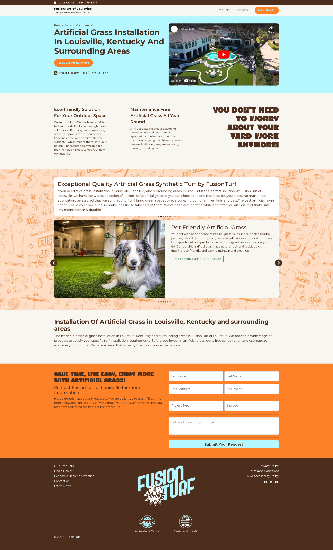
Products (222, 10)
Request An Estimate (73, 62)
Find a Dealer (63, 471)
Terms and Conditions (264, 471)
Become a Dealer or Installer (74, 476)
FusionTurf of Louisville (73, 8)
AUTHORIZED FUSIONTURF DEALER (73, 13)
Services (242, 10)
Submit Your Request (223, 444)
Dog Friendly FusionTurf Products (197, 259)
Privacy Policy (269, 466)
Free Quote (266, 10)
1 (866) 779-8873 (78, 2)
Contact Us (61, 481)
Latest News (62, 486)
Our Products (64, 466)
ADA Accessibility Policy (263, 476)
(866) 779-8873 (83, 73)
